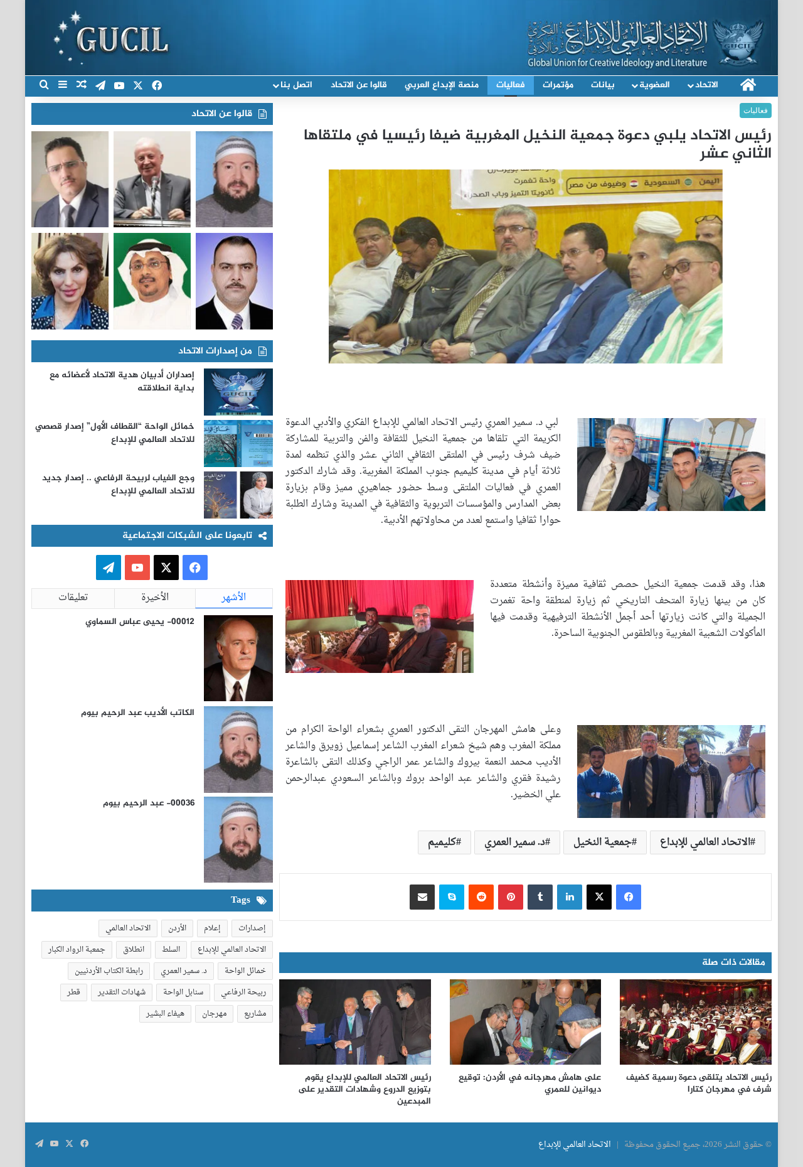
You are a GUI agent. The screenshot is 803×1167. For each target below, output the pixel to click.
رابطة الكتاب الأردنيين (109, 971)
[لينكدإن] (569, 897)
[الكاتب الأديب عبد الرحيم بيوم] (234, 179)
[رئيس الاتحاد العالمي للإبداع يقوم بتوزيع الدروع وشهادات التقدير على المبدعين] (355, 1022)
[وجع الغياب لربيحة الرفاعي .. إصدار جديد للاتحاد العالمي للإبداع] (238, 495)
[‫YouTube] (137, 567)
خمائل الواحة (245, 971)
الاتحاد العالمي (128, 928)
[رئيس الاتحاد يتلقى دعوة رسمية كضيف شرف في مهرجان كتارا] (696, 1022)
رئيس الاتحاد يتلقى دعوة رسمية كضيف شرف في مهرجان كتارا (699, 1083)
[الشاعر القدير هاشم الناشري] (152, 281)
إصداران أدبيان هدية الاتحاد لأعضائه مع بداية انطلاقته (122, 381)
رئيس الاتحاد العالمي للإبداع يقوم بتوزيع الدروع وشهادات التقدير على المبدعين (364, 1089)
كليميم (442, 842)
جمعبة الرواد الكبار (76, 950)
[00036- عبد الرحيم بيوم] (238, 840)
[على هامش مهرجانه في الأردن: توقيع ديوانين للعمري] (526, 1022)
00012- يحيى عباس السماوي (139, 622)
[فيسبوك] (628, 897)
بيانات (603, 85)
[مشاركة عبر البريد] (422, 897)
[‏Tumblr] (540, 897)
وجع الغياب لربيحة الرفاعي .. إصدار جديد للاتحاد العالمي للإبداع (118, 484)
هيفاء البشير (165, 1014)
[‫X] (599, 897)
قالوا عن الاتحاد (359, 85)
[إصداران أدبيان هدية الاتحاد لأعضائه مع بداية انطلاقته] (238, 392)
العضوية (654, 85)
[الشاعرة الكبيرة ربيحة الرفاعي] (70, 281)
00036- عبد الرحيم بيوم (148, 803)
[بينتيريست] (510, 897)
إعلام (212, 928)
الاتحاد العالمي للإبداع (705, 842)
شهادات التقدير (122, 992)
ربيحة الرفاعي (243, 992)
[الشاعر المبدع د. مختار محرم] (70, 179)
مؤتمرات (558, 85)
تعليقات (73, 598)
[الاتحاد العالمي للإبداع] (649, 36)
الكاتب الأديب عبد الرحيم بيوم (137, 713)
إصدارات (252, 928)
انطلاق (133, 950)
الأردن (177, 928)
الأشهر (233, 598)
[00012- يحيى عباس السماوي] (238, 658)
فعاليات (510, 85)
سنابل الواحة (183, 992)
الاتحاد (706, 85)
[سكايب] (451, 897)
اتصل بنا (296, 85)
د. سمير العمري (514, 842)
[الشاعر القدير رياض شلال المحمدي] (234, 281)
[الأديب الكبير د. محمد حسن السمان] (152, 179)
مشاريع (255, 1014)
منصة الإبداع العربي (442, 85)
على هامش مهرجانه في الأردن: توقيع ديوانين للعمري (530, 1083)
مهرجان (214, 1014)
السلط (171, 950)
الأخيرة (155, 598)
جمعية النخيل (602, 842)
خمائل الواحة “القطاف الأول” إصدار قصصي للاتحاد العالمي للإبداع (114, 433)
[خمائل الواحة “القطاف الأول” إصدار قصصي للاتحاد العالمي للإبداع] (238, 443)
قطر (73, 992)
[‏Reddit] (481, 897)
